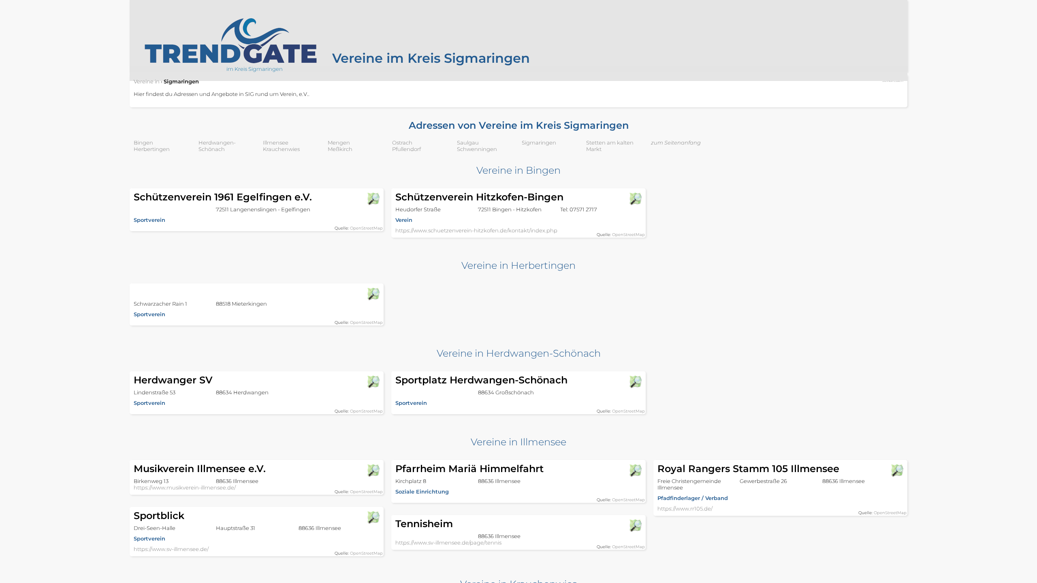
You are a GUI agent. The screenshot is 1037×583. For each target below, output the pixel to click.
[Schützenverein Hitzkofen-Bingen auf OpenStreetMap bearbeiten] (635, 198)
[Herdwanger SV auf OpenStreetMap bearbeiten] (373, 381)
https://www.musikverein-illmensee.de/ (185, 487)
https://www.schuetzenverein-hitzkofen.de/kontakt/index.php (476, 230)
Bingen (143, 142)
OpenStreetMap (366, 228)
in (147, 81)
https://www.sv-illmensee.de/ (171, 549)
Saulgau (468, 142)
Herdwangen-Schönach (217, 145)
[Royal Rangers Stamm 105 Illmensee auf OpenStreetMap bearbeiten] (896, 470)
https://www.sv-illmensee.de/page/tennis (448, 542)
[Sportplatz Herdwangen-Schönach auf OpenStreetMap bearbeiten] (635, 381)
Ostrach (402, 142)
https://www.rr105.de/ (685, 508)
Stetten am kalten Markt (610, 145)
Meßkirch (340, 149)
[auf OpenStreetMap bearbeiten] (373, 293)
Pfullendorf (406, 149)
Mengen (339, 142)
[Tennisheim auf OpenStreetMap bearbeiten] (635, 525)
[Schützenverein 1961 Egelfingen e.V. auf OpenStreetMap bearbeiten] (373, 198)
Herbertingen (152, 149)
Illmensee (275, 142)
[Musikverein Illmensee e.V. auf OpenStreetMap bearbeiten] (373, 470)
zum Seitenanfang (676, 142)
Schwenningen (477, 149)
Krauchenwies (281, 149)
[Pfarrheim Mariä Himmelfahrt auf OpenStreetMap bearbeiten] (635, 470)
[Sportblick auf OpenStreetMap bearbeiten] (373, 517)
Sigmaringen (539, 142)
